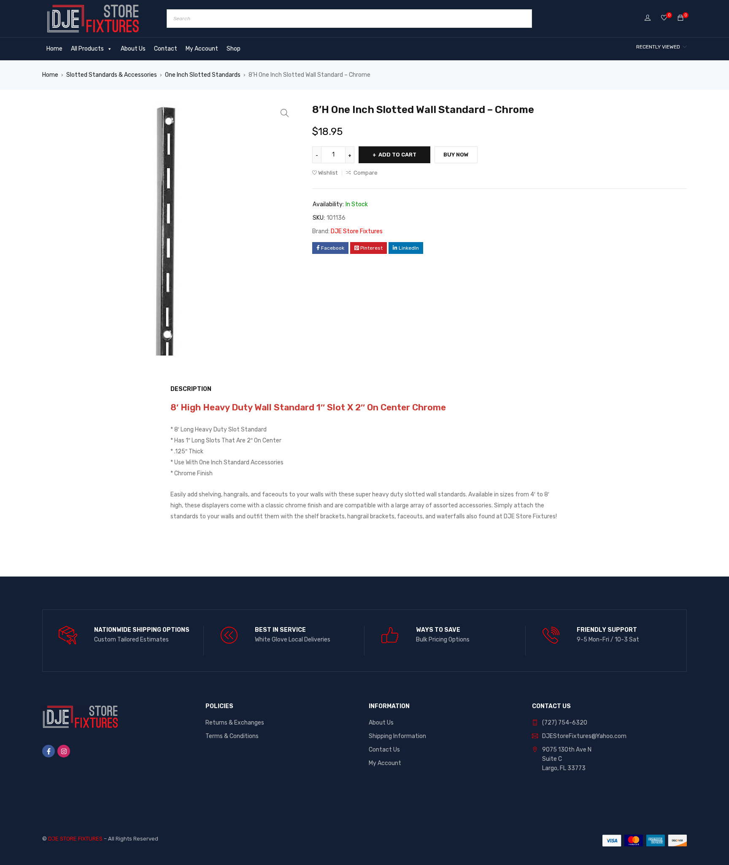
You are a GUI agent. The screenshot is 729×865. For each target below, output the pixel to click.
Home (54, 48)
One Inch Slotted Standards (202, 74)
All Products (87, 48)
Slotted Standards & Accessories (111, 74)
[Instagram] (63, 751)
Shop (233, 48)
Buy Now (456, 154)
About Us (133, 48)
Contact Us (384, 749)
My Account (202, 48)
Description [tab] (190, 389)
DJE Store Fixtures (357, 231)
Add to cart (397, 154)
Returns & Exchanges (234, 722)
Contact (165, 48)
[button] (284, 113)
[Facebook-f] (48, 751)
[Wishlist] (664, 18)
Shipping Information (397, 736)
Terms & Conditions (232, 736)
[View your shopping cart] (680, 18)
